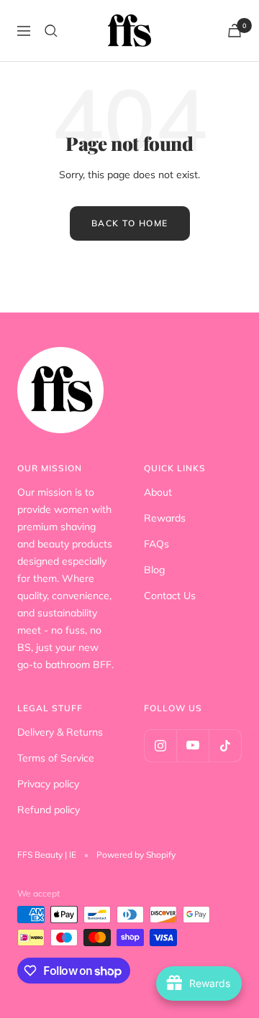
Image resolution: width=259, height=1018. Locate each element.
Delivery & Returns (60, 732)
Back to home (129, 223)
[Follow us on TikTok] (225, 745)
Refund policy (48, 809)
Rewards (165, 518)
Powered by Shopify (136, 854)
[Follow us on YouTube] (192, 745)
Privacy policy (48, 783)
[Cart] (234, 30)
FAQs (156, 543)
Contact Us (170, 595)
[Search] (51, 30)
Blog (154, 569)
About (158, 492)
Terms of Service (55, 757)
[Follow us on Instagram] (160, 745)
